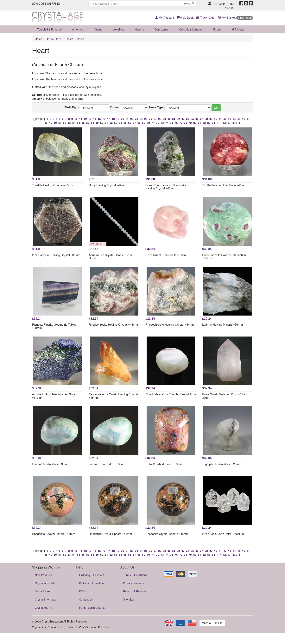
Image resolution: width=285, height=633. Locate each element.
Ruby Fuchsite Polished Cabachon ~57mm (224, 256)
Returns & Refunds (134, 591)
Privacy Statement (134, 583)
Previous (225, 123)
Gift (238, 29)
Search (188, 3)
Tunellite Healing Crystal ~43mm (52, 185)
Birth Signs (71, 107)
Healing (139, 29)
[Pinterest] (251, 3)
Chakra (69, 39)
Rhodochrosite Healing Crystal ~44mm (170, 324)
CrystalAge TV (44, 607)
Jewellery (118, 29)
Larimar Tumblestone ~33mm (50, 464)
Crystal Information (46, 599)
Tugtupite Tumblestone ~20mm (221, 464)
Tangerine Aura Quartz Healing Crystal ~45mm (113, 395)
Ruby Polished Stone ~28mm (164, 464)
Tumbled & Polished (49, 29)
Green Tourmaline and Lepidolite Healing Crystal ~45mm (165, 186)
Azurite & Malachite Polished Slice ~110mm (53, 395)
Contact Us (86, 599)
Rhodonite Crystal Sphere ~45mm (53, 534)
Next (235, 123)
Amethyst (78, 29)
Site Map (128, 599)
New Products (43, 575)
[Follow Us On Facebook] (241, 3)
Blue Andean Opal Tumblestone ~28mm (170, 394)
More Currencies (212, 623)
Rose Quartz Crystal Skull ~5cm (166, 255)
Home (38, 39)
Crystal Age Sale (45, 583)
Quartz (98, 29)
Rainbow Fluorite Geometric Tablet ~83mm (54, 326)
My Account (166, 17)
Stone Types (157, 107)
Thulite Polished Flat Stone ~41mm (224, 185)
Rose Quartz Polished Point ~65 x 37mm (223, 395)
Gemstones (162, 29)
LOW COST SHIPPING (46, 3)
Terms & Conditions (135, 575)
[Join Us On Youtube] (246, 3)
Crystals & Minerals (191, 29)
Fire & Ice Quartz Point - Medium (223, 534)
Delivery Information (91, 583)
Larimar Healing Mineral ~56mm (222, 324)
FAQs (82, 591)
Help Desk (187, 17)
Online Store (53, 39)
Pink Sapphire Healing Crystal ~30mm (56, 255)
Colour (114, 107)
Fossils (217, 29)
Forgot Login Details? (92, 607)
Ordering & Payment (91, 575)
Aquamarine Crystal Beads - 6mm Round (110, 256)
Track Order (207, 17)
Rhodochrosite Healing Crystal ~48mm (113, 324)
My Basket (236, 17)
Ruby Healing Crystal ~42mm (107, 185)
